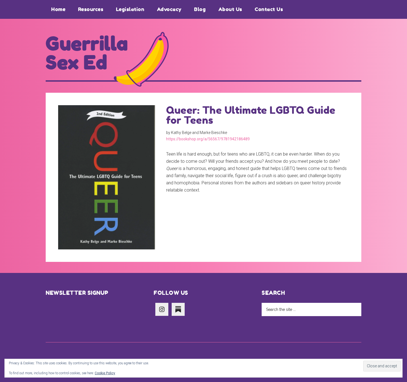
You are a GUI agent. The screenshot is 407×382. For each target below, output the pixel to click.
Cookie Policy (105, 373)
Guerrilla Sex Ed (87, 53)
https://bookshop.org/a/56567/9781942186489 (208, 139)
